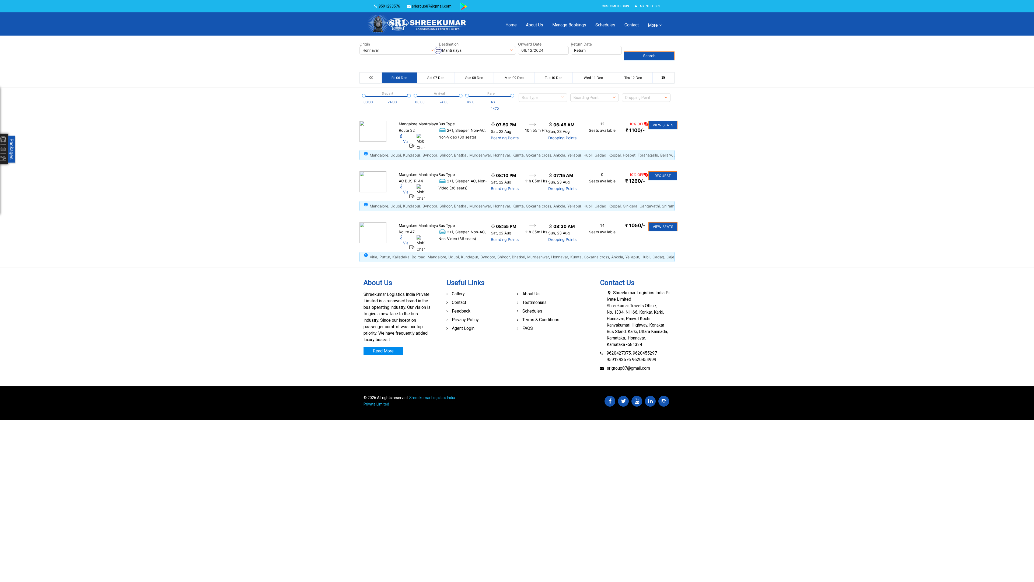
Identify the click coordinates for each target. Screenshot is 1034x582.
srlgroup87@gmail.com (628, 368)
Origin (364, 44)
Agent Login (649, 6)
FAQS (527, 328)
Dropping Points (562, 138)
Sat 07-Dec (435, 78)
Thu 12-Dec (633, 78)
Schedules (605, 24)
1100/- (635, 130)
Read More (383, 351)
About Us (534, 24)
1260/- (635, 181)
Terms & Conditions (540, 319)
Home (511, 24)
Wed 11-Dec (593, 78)
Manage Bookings (569, 24)
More (653, 25)
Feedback (461, 311)
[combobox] (543, 97)
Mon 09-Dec (514, 78)
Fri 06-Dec (399, 78)
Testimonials (534, 302)
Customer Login (615, 6)
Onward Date (530, 44)
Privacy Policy (465, 319)
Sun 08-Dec (474, 78)
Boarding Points (505, 138)
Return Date (581, 44)
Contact (631, 24)
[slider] (363, 95)
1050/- (635, 225)
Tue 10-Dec (553, 78)
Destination (449, 44)
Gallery (458, 293)
